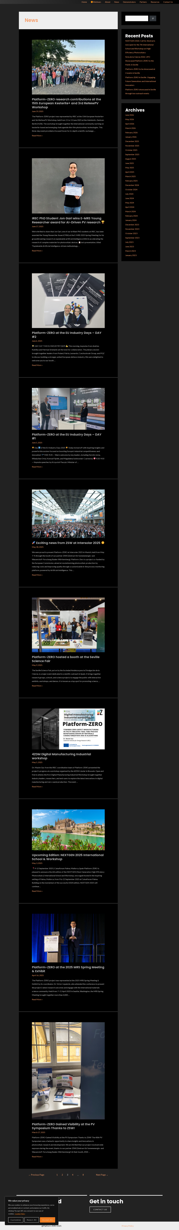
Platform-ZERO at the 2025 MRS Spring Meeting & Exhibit (68, 969)
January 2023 (131, 255)
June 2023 (129, 246)
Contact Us (168, 2)
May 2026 (129, 119)
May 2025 (129, 167)
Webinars (97, 2)
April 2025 (129, 172)
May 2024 (129, 202)
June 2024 (129, 198)
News (116, 2)
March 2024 (130, 211)
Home (84, 2)
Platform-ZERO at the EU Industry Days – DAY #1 (66, 436)
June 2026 (129, 115)
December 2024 (132, 185)
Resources (155, 2)
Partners (143, 2)
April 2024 (129, 207)
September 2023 (132, 238)
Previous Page (36, 1174)
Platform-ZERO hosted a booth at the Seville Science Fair (65, 659)
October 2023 (131, 233)
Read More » (37, 135)
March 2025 (130, 176)
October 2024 (131, 189)
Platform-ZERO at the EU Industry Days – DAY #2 (66, 335)
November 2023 (132, 229)
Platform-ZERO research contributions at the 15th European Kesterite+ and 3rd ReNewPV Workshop (66, 103)
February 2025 (131, 181)
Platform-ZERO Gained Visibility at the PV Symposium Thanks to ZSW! (63, 1126)
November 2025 (132, 145)
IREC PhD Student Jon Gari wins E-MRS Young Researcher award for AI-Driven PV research (66, 220)
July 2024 (129, 194)
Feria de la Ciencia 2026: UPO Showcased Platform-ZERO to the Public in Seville (139, 61)
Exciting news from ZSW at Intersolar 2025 (68, 543)
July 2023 (129, 242)
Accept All (47, 1220)
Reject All (32, 1220)
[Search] (152, 18)
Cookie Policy (20, 1214)
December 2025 (132, 141)
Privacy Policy (128, 1226)
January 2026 (131, 137)
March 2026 (130, 128)
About (107, 2)
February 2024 (131, 216)
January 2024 (131, 220)
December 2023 (132, 224)
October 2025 (131, 150)
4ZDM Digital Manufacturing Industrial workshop (61, 756)
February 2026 (131, 132)
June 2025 (129, 163)
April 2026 (129, 124)
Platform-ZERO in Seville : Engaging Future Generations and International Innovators (140, 81)
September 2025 (132, 154)
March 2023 (130, 251)
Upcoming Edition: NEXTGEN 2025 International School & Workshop (68, 857)
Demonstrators (129, 2)
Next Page (102, 1174)
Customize (16, 1220)
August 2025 (130, 159)
